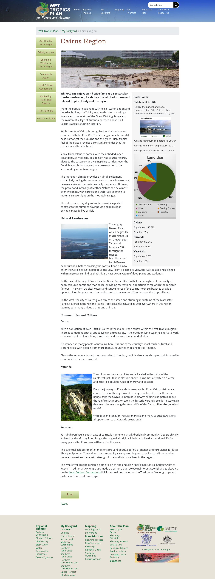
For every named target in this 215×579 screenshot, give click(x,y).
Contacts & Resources (163, 11)
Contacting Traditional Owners (46, 99)
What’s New (116, 544)
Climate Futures (44, 538)
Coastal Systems (44, 557)
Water (39, 547)
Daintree (65, 529)
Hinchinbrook (68, 575)
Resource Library (46, 118)
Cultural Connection (42, 533)
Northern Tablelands (66, 549)
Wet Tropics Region (116, 531)
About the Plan (147, 11)
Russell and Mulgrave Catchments (67, 542)
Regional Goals (93, 549)
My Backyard (105, 11)
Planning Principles (115, 537)
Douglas (65, 532)
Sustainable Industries (42, 552)
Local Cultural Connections (46, 87)
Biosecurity (42, 544)
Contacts (115, 561)
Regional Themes (87, 11)
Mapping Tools (93, 529)
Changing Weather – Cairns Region (46, 63)
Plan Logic (90, 546)
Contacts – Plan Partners (118, 556)
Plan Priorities (131, 11)
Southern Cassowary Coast (69, 567)
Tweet (64, 503)
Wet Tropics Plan (48, 31)
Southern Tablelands (66, 555)
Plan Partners (46, 110)
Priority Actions (46, 52)
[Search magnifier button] (176, 5)
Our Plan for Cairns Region (46, 42)
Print (70, 494)
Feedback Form (118, 551)
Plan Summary (92, 543)
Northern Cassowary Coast (69, 561)
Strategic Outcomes (90, 554)
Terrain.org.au (163, 549)
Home (77, 9)
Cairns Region (68, 535)
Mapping (119, 9)
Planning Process (94, 539)
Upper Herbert (68, 571)
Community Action (46, 76)
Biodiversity (42, 541)
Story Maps (91, 532)
